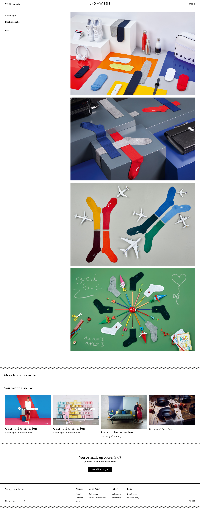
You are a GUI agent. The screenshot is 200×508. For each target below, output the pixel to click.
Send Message (100, 469)
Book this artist (12, 21)
